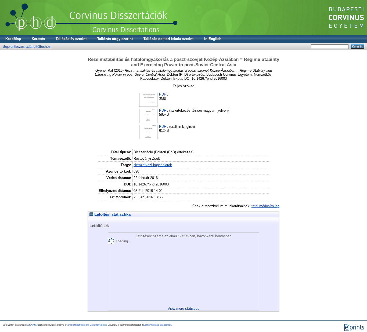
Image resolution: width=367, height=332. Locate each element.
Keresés (38, 39)
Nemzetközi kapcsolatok (153, 165)
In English (212, 39)
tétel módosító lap (265, 206)
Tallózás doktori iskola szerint (168, 39)
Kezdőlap (13, 39)
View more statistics (183, 309)
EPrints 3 (33, 325)
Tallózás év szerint (71, 39)
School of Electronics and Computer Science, (86, 325)
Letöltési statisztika (112, 214)
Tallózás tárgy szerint (115, 39)
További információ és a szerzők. (157, 325)
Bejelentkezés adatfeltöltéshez (27, 47)
